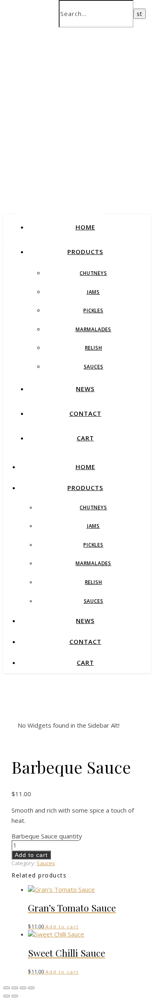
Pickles (93, 310)
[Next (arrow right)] (14, 996)
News (85, 389)
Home (85, 227)
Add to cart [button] (62, 926)
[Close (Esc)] (31, 988)
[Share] (23, 988)
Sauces (93, 366)
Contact (85, 413)
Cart (85, 438)
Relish (93, 347)
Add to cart (31, 855)
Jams (93, 292)
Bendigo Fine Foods (77, 142)
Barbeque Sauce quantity (46, 836)
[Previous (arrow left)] (6, 996)
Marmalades (93, 329)
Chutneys (93, 273)
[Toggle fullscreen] (14, 988)
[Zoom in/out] (6, 988)
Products (85, 251)
